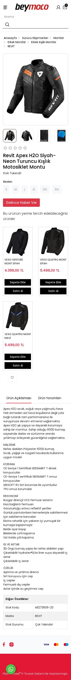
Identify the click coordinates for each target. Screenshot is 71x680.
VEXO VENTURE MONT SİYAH (14, 261)
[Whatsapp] (11, 669)
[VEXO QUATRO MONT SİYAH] (53, 241)
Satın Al (18, 291)
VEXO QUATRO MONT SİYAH (53, 261)
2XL (45, 189)
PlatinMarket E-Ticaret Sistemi (24, 674)
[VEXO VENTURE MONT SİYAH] (17, 241)
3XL (57, 189)
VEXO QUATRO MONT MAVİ (18, 336)
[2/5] (8, 148)
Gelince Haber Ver (21, 202)
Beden (7, 182)
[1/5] (5, 148)
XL (34, 189)
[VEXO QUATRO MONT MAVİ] (17, 316)
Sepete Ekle (18, 282)
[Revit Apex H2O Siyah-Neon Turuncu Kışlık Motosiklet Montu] (35, 89)
